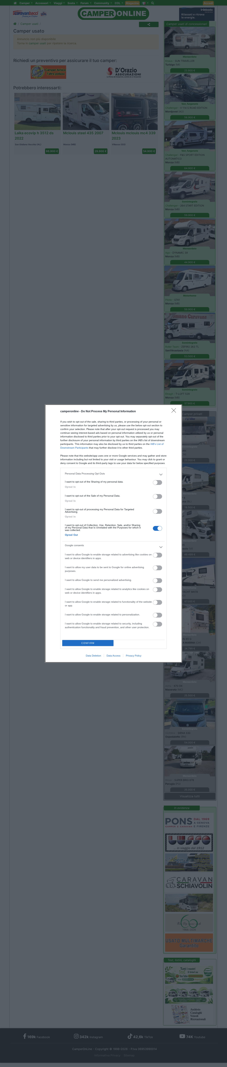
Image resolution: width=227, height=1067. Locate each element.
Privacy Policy (133, 655)
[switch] (157, 482)
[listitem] (113, 474)
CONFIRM (88, 643)
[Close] (174, 411)
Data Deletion (93, 655)
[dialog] (113, 533)
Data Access (113, 655)
